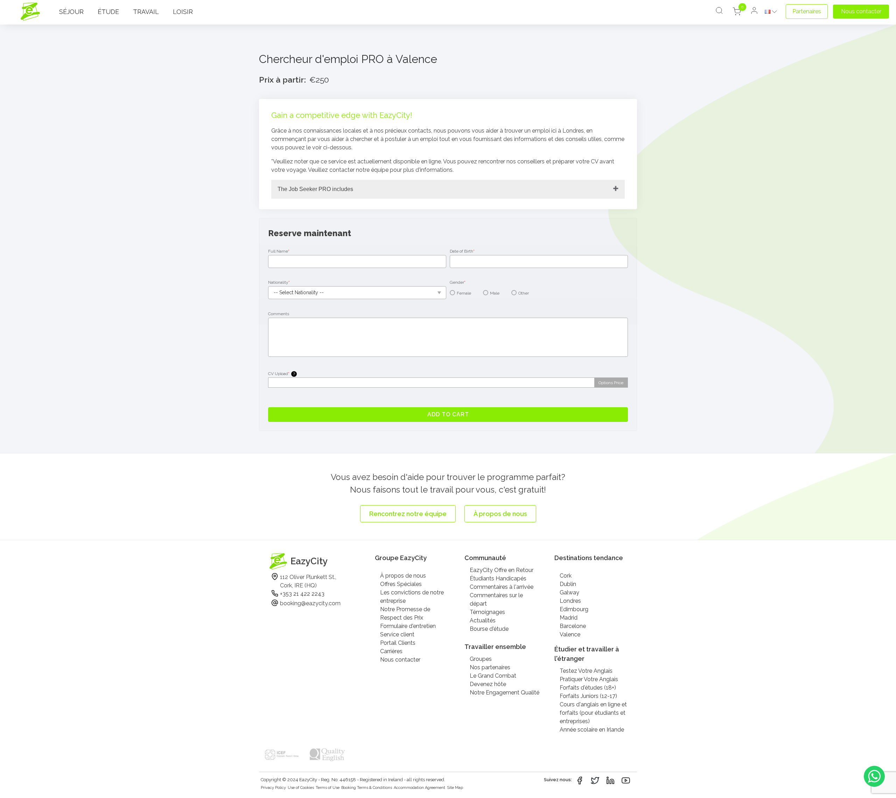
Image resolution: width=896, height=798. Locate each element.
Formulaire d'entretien (408, 626)
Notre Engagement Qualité (504, 692)
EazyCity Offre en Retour (501, 570)
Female (464, 293)
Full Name (278, 251)
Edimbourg (574, 609)
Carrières (391, 651)
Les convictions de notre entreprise (412, 596)
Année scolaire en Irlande (592, 729)
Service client (397, 634)
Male (494, 293)
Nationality (279, 282)
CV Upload (281, 373)
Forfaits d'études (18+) (588, 687)
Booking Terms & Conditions (366, 787)
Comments (278, 313)
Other (523, 293)
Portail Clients (397, 643)
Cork (566, 575)
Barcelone (573, 626)
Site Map (455, 787)
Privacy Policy (273, 787)
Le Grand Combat (493, 675)
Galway (569, 592)
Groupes (481, 659)
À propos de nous (403, 575)
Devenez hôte (488, 684)
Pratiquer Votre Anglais (589, 679)
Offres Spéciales (401, 584)
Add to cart (448, 414)
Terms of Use (328, 787)
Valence (570, 634)
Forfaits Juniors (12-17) (588, 696)
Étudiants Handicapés (498, 578)
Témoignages (487, 612)
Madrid (569, 617)
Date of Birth (462, 251)
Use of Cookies (301, 787)
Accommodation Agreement (419, 787)
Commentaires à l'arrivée (501, 587)
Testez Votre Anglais (586, 671)
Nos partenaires (490, 667)
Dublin (568, 584)
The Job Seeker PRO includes (315, 189)
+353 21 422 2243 (302, 594)
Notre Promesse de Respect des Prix (405, 613)
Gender (457, 282)
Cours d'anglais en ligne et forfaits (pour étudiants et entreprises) (593, 713)
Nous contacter (400, 659)
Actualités (483, 620)
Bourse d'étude (489, 629)
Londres (570, 601)
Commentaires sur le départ (496, 599)
